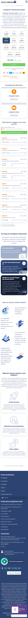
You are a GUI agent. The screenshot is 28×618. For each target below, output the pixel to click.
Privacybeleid (4, 513)
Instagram (12, 5)
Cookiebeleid (4, 526)
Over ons (3, 546)
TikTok (3, 491)
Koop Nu (14, 64)
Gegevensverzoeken (6, 521)
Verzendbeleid (4, 529)
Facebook (4, 478)
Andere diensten (6, 494)
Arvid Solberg (19, 465)
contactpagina (4, 543)
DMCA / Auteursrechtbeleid (8, 519)
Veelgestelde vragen (6, 511)
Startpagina (7, 5)
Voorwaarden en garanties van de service (11, 504)
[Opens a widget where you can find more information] (19, 610)
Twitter (3, 487)
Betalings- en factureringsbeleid (9, 524)
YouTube (3, 484)
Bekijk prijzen (14, 99)
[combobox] (14, 498)
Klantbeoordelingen (14, 77)
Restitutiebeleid (5, 516)
